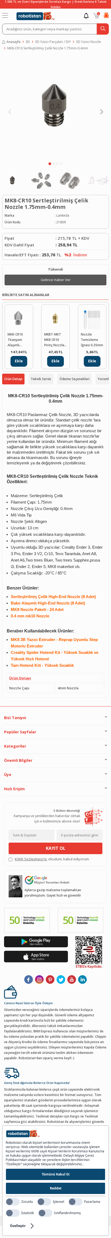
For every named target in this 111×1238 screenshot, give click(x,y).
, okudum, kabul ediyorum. (52, 859)
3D (28, 41)
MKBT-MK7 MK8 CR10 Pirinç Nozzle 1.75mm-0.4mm (54, 340)
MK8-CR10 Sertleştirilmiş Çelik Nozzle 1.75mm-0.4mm (47, 48)
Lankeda (62, 215)
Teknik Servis (41, 379)
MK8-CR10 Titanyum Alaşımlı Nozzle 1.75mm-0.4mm (15, 340)
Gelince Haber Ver (56, 279)
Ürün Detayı (13, 379)
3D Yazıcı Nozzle (88, 41)
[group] (55, 107)
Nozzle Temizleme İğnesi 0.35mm (92, 339)
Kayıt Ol (55, 848)
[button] (49, 163)
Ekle (19, 360)
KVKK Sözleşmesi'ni (31, 859)
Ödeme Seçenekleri (74, 379)
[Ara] (103, 29)
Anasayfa (13, 41)
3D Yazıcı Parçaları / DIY (53, 41)
